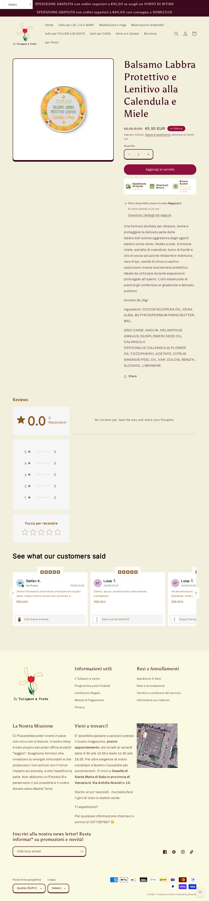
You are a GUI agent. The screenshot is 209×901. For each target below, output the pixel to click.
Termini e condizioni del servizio (159, 693)
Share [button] (133, 376)
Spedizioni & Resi (149, 678)
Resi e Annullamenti (151, 685)
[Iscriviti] (81, 851)
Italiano (56, 888)
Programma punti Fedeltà (92, 685)
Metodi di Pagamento (89, 700)
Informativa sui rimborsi (153, 700)
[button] (176, 33)
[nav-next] (196, 593)
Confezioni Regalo (87, 693)
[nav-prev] (13, 593)
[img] (50, 572)
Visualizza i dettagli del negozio (149, 215)
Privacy (80, 707)
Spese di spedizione (157, 134)
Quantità (129, 146)
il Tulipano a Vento (87, 678)
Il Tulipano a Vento (165, 894)
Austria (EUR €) (27, 888)
